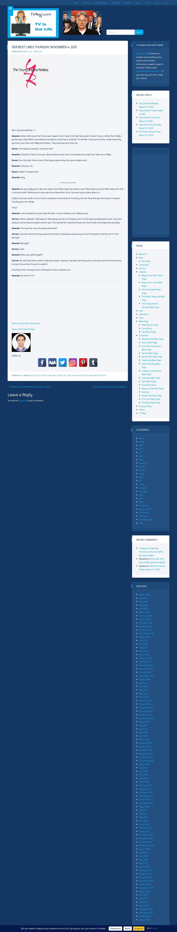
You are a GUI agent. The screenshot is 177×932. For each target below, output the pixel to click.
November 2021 (146, 796)
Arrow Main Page (149, 342)
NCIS (141, 498)
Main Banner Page (150, 325)
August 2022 (144, 764)
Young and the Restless (97, 375)
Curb (141, 456)
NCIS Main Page (149, 381)
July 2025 (143, 640)
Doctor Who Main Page (152, 356)
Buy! (157, 3)
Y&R (20, 375)
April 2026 (143, 608)
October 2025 (145, 630)
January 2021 (145, 831)
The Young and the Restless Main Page (150, 305)
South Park (144, 512)
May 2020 (143, 859)
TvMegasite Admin (147, 548)
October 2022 (145, 757)
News (141, 502)
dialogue (36, 375)
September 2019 (146, 888)
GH (140, 481)
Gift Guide (146, 261)
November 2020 (146, 838)
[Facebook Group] (52, 362)
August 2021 (144, 806)
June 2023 (143, 729)
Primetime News (101, 3)
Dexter (142, 466)
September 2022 (146, 760)
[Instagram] (72, 362)
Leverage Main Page (151, 378)
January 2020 (145, 874)
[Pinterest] (83, 362)
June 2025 (143, 644)
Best (30, 375)
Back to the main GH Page (23, 329)
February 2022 (145, 785)
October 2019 (145, 884)
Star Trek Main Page (151, 399)
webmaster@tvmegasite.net (149, 71)
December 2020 (146, 835)
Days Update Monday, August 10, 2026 (149, 105)
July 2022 (143, 767)
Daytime (142, 272)
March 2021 (144, 824)
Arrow (141, 438)
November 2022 (146, 753)
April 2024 (143, 693)
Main (141, 495)
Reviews (128, 3)
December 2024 (146, 665)
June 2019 (143, 895)
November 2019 (146, 881)
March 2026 (144, 612)
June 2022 (143, 771)
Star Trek (143, 516)
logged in (23, 400)
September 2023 (146, 718)
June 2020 (143, 856)
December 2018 (146, 909)
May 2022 (143, 775)
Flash (141, 477)
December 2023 (146, 707)
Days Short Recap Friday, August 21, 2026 (150, 126)
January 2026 (145, 619)
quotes (60, 375)
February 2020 (145, 870)
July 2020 (143, 852)
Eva (34, 130)
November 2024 (146, 668)
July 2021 (143, 810)
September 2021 (146, 803)
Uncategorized (145, 519)
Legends (143, 488)
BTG (141, 449)
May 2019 (143, 898)
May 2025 (143, 647)
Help (165, 3)
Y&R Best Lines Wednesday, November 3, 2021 (29, 386)
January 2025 (145, 661)
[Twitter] (62, 362)
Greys (141, 484)
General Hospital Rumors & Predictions (110, 386)
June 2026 (143, 601)
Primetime (143, 335)
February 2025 (145, 658)
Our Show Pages (149, 332)
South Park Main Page (152, 395)
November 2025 (146, 626)
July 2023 (143, 725)
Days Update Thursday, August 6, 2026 (149, 119)
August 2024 (145, 679)
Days (141, 459)
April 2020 (143, 863)
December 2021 (146, 792)
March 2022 (144, 782)
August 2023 (144, 721)
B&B (141, 445)
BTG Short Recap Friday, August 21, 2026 (150, 133)
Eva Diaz (39, 51)
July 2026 (143, 598)
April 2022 (143, 778)
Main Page (144, 321)
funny (49, 375)
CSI (140, 452)
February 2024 (145, 700)
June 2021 (143, 813)
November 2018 (146, 912)
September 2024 (146, 676)
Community (144, 265)
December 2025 (146, 623)
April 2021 (143, 820)
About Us (86, 3)
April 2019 (143, 902)
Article (142, 442)
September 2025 (146, 633)
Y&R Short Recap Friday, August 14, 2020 (152, 567)
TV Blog (138, 3)
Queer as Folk (145, 509)
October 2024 (145, 672)
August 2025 (144, 637)
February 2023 (145, 743)
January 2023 (145, 746)
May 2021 (143, 817)
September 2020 (146, 845)
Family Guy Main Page (151, 360)
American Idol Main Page (152, 339)
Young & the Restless (80, 375)
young (69, 375)
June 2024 (143, 686)
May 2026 (143, 605)
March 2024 (144, 697)
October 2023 (145, 714)
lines (54, 375)
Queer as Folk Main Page (153, 388)
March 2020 (144, 866)
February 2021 (145, 828)
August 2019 (144, 891)
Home (76, 3)
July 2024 (143, 683)
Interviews (116, 3)
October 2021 (145, 799)
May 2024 (143, 690)
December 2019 (146, 877)
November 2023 (146, 711)
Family (142, 473)
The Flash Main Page (151, 402)
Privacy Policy (145, 406)
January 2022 (145, 789)
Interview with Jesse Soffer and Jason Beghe (151, 553)
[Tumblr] (93, 362)
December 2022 (146, 750)
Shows (148, 3)
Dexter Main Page (150, 353)
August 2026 (144, 594)
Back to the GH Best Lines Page (26, 323)
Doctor (142, 470)
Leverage (143, 491)
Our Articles (147, 328)
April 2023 (143, 736)
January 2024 (145, 704)
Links (141, 318)
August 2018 (144, 920)
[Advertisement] (133, 15)
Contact (142, 268)
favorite (43, 375)
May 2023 (143, 732)
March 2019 (144, 905)
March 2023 (144, 739)
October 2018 (145, 916)
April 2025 (143, 651)
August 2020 (144, 849)
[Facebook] (42, 362)
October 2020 (145, 842)
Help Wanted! (142, 53)
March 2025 (144, 654)
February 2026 (145, 616)
